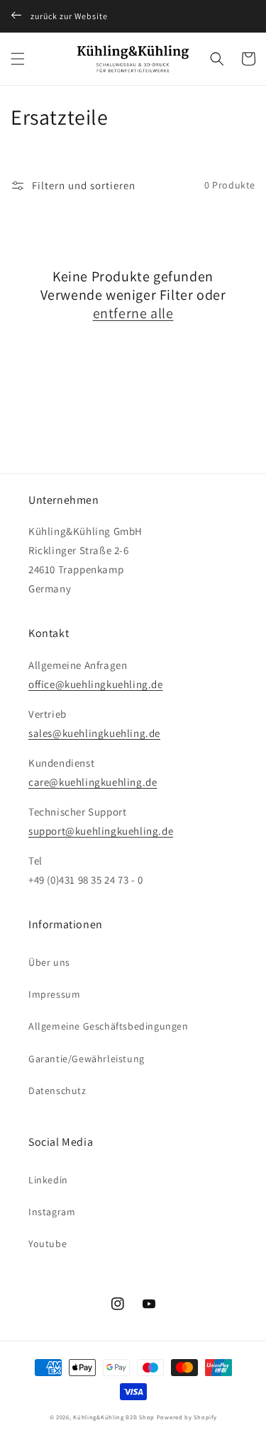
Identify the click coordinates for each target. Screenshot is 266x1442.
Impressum (54, 994)
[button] (17, 58)
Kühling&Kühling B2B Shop (114, 1417)
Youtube (47, 1243)
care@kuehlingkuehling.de (92, 782)
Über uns (49, 962)
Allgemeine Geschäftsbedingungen (108, 1026)
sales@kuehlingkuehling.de (94, 733)
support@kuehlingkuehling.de (100, 831)
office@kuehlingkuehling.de (95, 684)
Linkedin (48, 1179)
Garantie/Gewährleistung (86, 1058)
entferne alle (133, 313)
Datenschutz (57, 1090)
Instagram (51, 1211)
